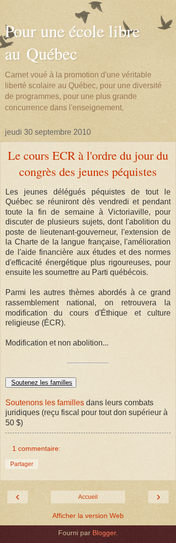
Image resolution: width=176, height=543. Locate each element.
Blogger (104, 533)
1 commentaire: (36, 448)
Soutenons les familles (44, 402)
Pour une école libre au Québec (72, 42)
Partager (21, 464)
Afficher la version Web (88, 515)
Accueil (88, 497)
